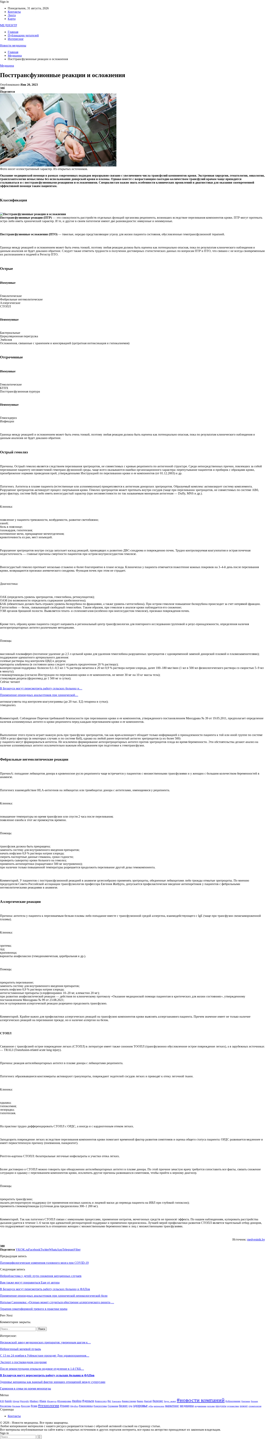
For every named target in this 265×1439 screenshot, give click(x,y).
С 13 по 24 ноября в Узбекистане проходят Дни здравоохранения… (44, 1355)
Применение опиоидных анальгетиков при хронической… (39, 695)
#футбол (74, 1406)
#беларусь (51, 1401)
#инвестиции (129, 1401)
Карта (12, 18)
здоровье (140, 1406)
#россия (25, 1406)
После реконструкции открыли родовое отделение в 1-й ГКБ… (42, 1368)
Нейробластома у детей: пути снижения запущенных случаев (40, 1276)
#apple (8, 1401)
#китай (148, 1401)
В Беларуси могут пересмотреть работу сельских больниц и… (41, 688)
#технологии (48, 1405)
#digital (16, 1401)
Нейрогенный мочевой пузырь (20, 1349)
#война (76, 1401)
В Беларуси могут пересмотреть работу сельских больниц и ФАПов (47, 1375)
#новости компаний (201, 1400)
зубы (150, 1406)
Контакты (14, 11)
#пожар (254, 1401)
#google (24, 1401)
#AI (2, 1401)
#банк (42, 1401)
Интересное (15, 39)
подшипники (200, 1406)
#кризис (157, 1401)
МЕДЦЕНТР (8, 25)
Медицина (7, 65)
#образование (233, 1401)
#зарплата (116, 1401)
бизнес (123, 1405)
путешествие (233, 1406)
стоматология (255, 1406)
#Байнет (34, 1401)
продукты (221, 1406)
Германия (113, 1406)
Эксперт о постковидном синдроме (23, 1362)
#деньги (88, 1401)
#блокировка (64, 1401)
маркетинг (172, 1405)
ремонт (244, 1406)
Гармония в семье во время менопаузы (25, 1388)
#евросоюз (101, 1401)
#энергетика (100, 1406)
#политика (5, 1406)
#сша (34, 1406)
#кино (140, 1401)
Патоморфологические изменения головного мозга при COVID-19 (44, 1262)
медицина (187, 1406)
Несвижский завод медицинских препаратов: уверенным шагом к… (45, 1342)
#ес (109, 1401)
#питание (245, 1401)
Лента (12, 15)
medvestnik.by (256, 1239)
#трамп (64, 1405)
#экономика (86, 1405)
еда (130, 1405)
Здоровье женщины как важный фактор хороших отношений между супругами (52, 1382)
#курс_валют (170, 1401)
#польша (16, 1406)
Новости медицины (13, 45)
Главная (13, 32)
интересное (159, 1406)
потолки (211, 1406)
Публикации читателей (23, 35)
